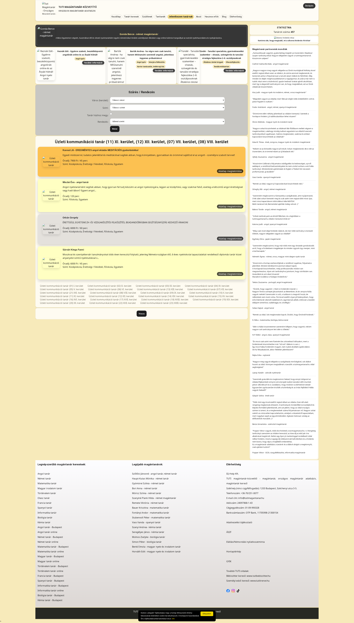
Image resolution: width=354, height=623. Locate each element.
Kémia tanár (44, 522)
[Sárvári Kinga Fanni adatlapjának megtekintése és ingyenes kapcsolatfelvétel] (51, 262)
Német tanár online (48, 541)
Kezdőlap (116, 16)
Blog (224, 16)
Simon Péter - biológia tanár (147, 541)
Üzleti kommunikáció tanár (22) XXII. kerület (112, 303)
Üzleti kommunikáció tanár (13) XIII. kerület (160, 289)
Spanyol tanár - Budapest (51, 580)
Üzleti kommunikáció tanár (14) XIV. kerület (161, 296)
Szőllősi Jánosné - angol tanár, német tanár (154, 473)
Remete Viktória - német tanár (148, 502)
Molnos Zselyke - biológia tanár (148, 537)
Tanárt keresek (131, 16)
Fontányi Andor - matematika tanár (150, 512)
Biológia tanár (45, 517)
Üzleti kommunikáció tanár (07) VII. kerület (210, 289)
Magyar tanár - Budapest (51, 556)
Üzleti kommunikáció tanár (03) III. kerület (158, 285)
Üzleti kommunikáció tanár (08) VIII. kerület (113, 292)
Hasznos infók (211, 16)
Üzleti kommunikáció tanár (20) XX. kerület (62, 303)
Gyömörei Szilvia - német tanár (148, 483)
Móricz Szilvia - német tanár (146, 493)
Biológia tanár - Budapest (51, 595)
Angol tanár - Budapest (50, 527)
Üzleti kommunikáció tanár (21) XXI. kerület (63, 292)
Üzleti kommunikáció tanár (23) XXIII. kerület (163, 303)
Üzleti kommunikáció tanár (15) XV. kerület (210, 296)
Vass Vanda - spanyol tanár (146, 522)
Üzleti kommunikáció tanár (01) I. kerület (61, 285)
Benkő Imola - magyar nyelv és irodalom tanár (156, 546)
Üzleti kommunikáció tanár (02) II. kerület (109, 285)
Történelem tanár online (50, 571)
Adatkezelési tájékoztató (239, 522)
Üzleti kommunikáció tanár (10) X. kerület (211, 292)
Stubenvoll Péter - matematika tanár (151, 517)
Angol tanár (44, 473)
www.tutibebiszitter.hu (258, 575)
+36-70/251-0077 (249, 493)
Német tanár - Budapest (50, 537)
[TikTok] (238, 590)
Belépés (309, 5)
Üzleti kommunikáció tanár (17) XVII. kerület (113, 299)
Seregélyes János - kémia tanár (148, 532)
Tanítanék (160, 16)
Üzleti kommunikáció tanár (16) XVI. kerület (63, 299)
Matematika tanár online (51, 551)
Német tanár (44, 478)
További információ (93, 62)
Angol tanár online (47, 532)
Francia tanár (45, 502)
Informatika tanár (47, 512)
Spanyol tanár (45, 507)
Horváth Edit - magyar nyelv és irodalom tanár (156, 551)
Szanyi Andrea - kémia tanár (147, 527)
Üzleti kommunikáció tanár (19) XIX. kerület (215, 299)
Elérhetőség (236, 16)
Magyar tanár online (48, 561)
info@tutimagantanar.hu (251, 498)
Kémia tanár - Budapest (50, 600)
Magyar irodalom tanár (50, 488)
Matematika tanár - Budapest (53, 546)
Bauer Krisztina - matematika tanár (150, 507)
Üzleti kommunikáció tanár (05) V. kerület (62, 289)
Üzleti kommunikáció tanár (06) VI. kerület (110, 289)
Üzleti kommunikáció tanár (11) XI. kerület (62, 296)
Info (173, 619)
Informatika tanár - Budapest (53, 585)
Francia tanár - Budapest (50, 575)
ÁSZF (228, 532)
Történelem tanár (47, 493)
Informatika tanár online (51, 590)
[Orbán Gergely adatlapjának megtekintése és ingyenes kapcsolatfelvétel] (51, 228)
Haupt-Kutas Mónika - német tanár (150, 478)
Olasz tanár (44, 498)
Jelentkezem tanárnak (181, 16)
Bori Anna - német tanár (144, 488)
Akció (198, 16)
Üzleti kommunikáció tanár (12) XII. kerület (111, 296)
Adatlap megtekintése (230, 171)
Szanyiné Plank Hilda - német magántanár (154, 498)
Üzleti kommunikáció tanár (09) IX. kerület (162, 292)
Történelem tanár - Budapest (53, 566)
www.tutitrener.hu (260, 580)
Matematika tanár (47, 483)
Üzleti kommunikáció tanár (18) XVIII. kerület (164, 299)
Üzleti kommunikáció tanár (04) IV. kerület (207, 285)
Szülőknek (147, 16)
